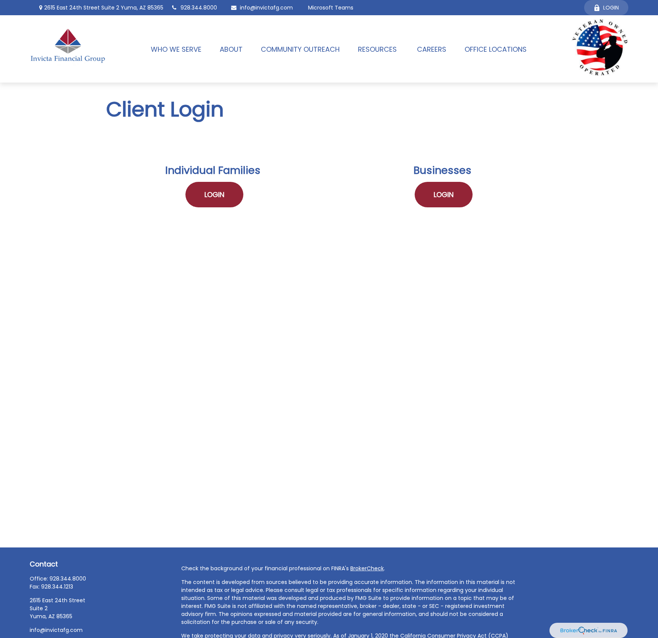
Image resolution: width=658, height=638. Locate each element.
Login (611, 7)
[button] (176, 49)
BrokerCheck (367, 568)
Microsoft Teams (330, 7)
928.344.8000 (198, 7)
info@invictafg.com (266, 7)
